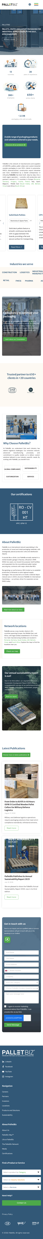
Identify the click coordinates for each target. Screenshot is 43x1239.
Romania (37, 179)
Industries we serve (21, 264)
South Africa (20, 186)
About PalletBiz (11, 542)
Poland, (27, 181)
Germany (6, 181)
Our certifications (21, 494)
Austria (20, 181)
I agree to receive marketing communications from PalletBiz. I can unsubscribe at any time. (17, 1009)
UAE (32, 184)
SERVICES (30, 477)
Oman (5, 186)
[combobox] (6, 971)
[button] (3, 223)
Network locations (15, 626)
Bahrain (37, 184)
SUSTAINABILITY (31, 468)
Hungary (13, 181)
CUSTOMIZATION (12, 477)
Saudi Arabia (25, 184)
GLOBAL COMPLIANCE (12, 469)
